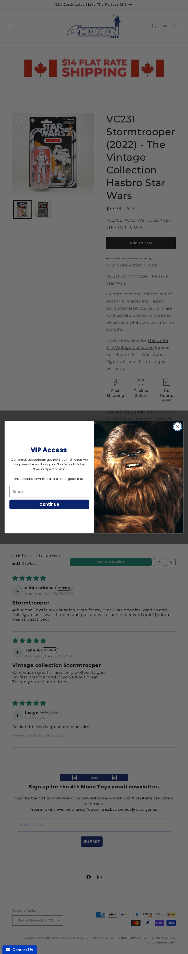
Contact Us (21, 950)
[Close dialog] (178, 427)
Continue (49, 504)
